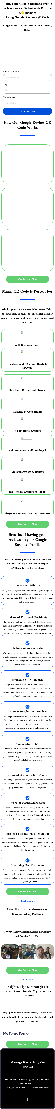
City (5, 84)
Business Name (11, 71)
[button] (5, 954)
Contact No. (9, 97)
